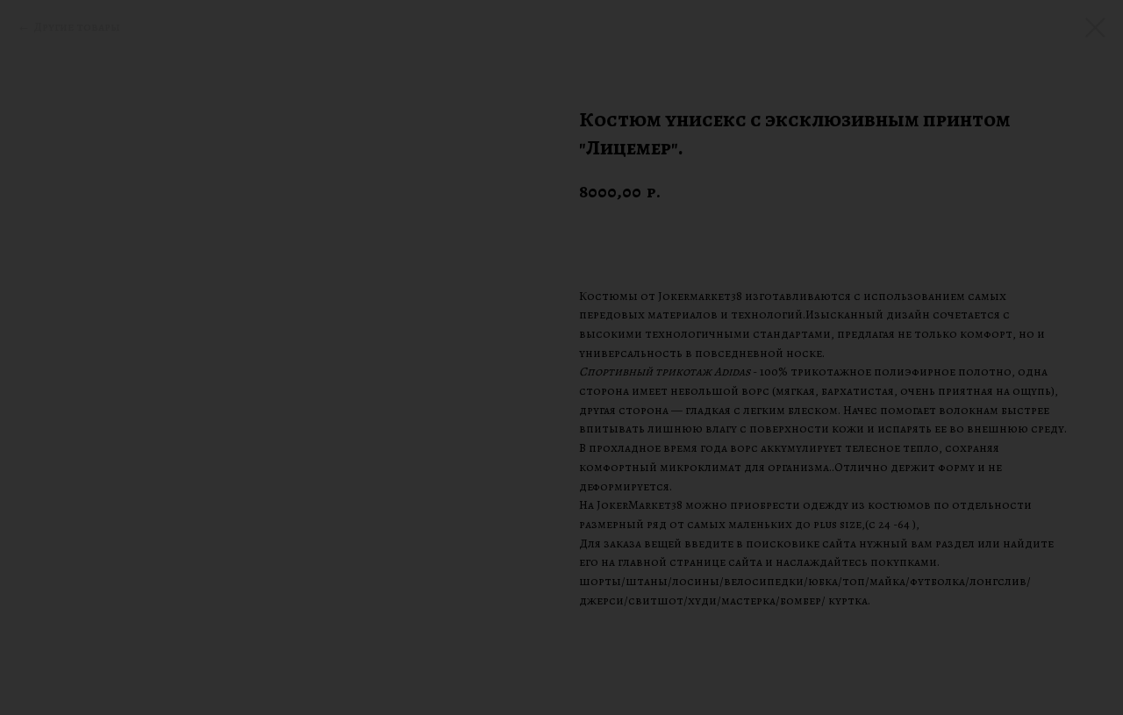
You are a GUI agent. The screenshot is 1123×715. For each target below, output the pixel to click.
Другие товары (76, 26)
